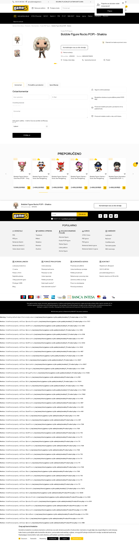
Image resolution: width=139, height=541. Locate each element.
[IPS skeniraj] (113, 297)
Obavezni (24, 538)
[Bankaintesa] (81, 297)
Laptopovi (108, 235)
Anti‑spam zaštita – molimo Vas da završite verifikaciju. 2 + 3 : (30, 121)
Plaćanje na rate (47, 273)
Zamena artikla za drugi (78, 280)
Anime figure (63, 251)
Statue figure (63, 244)
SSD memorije (110, 249)
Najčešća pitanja (18, 276)
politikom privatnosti (69, 219)
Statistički (33, 538)
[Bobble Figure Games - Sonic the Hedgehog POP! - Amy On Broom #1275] (79, 167)
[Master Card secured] (99, 297)
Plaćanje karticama (48, 269)
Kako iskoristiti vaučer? (49, 286)
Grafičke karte (110, 242)
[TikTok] (116, 216)
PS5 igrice (85, 238)
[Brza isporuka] (39, 159)
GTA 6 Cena (86, 235)
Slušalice (38, 242)
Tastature (39, 235)
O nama (15, 269)
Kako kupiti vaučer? (48, 283)
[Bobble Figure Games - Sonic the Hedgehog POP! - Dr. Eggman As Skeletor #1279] (41, 167)
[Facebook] (100, 216)
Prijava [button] (110, 11)
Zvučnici (38, 249)
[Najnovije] (15, 159)
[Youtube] (111, 216)
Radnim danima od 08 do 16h (109, 276)
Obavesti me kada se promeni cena (115, 42)
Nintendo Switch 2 (18, 245)
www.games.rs (59, 311)
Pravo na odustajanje (77, 283)
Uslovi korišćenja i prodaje (79, 269)
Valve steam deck (18, 249)
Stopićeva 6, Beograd (107, 266)
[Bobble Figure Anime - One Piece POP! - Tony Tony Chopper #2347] (22, 167)
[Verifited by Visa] (104, 297)
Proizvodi (27, 26)
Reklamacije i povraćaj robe (79, 276)
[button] (67, 60)
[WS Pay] (61, 297)
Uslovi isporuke (46, 276)
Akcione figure (63, 237)
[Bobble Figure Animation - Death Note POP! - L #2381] (117, 167)
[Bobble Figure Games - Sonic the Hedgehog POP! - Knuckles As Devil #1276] (60, 167)
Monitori (38, 245)
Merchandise (35, 26)
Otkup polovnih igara (19, 280)
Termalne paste (110, 245)
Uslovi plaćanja (46, 266)
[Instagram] (105, 216)
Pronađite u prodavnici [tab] (35, 85)
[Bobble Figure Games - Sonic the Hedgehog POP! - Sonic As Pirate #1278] (98, 167)
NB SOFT (73, 311)
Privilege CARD (17, 283)
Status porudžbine (39, 8)
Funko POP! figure (45, 26)
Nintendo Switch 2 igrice (90, 249)
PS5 (14, 235)
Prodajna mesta (54, 8)
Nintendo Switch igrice (89, 245)
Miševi (38, 238)
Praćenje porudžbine (77, 266)
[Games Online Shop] (21, 8)
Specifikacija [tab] (54, 85)
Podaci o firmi (17, 273)
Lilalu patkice (63, 247)
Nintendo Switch (18, 242)
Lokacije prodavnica (19, 266)
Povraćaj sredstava (77, 286)
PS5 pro (15, 238)
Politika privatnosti (47, 280)
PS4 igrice (85, 242)
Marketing (43, 538)
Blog (14, 286)
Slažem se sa (64, 218)
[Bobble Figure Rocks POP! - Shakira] (16, 205)
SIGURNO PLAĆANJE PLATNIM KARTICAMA (69, 2)
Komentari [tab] (18, 85)
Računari (108, 239)
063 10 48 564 (19, 2)
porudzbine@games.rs (34, 2)
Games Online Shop (18, 26)
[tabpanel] (41, 47)
